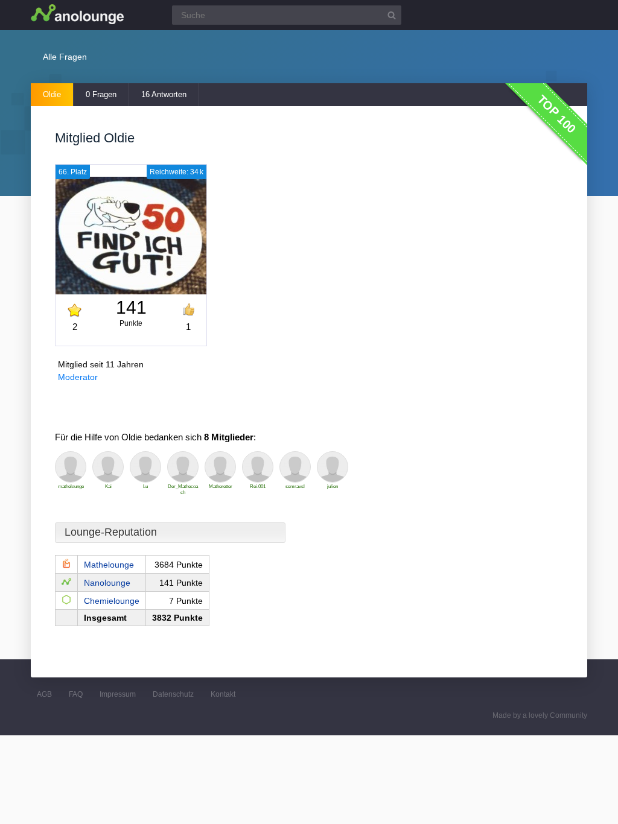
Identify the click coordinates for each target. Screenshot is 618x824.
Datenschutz (173, 694)
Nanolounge (107, 583)
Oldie (52, 94)
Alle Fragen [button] (65, 57)
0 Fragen (101, 94)
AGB (44, 694)
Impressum (118, 694)
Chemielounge (111, 601)
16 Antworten (163, 94)
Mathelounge (109, 564)
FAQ (76, 694)
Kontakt (223, 694)
